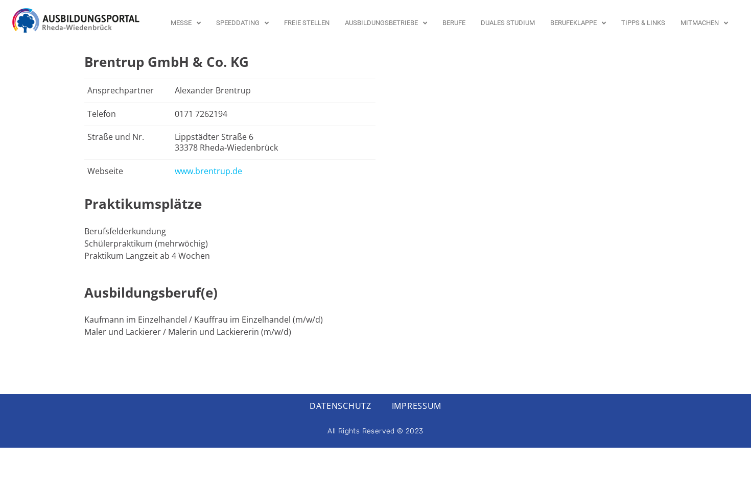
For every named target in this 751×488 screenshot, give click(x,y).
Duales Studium (508, 23)
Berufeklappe (573, 23)
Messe (181, 23)
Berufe (453, 23)
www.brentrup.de (208, 171)
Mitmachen (699, 23)
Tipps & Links (643, 23)
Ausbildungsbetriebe (381, 23)
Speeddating (238, 23)
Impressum (416, 405)
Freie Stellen (307, 23)
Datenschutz (340, 405)
